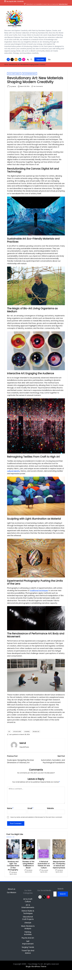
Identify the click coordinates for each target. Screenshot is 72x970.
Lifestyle (27, 922)
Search (60, 889)
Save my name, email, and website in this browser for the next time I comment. (36, 817)
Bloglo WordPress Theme (36, 966)
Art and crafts (17, 731)
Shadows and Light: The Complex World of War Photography (13, 865)
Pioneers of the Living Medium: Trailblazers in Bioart (28, 864)
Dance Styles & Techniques (28, 912)
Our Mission (11, 892)
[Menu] (49, 59)
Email (30, 808)
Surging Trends (28, 947)
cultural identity (13, 471)
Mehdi (22, 743)
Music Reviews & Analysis (28, 927)
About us (11, 889)
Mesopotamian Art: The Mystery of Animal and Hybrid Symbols (59, 864)
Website (50, 808)
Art (9, 731)
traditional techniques (39, 590)
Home (6, 64)
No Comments (38, 86)
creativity (27, 731)
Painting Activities (28, 933)
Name (10, 808)
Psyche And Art (13, 856)
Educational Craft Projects (28, 918)
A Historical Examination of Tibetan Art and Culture (44, 864)
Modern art (36, 731)
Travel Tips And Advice (28, 951)
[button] (40, 59)
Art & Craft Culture (14, 74)
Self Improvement (28, 942)
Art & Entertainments (29, 74)
